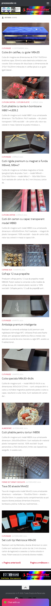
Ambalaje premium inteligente (19, 324)
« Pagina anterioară (11, 562)
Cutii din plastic (23, 102)
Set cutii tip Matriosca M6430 (19, 540)
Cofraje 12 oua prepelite (15, 273)
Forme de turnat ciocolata (13, 482)
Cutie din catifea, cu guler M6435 (21, 52)
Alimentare (7, 428)
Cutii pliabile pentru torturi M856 (21, 432)
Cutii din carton (8, 102)
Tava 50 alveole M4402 (15, 486)
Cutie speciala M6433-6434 (18, 378)
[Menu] (48, 3)
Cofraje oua (7, 270)
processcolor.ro (9, 3)
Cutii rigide (6, 48)
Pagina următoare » (39, 562)
